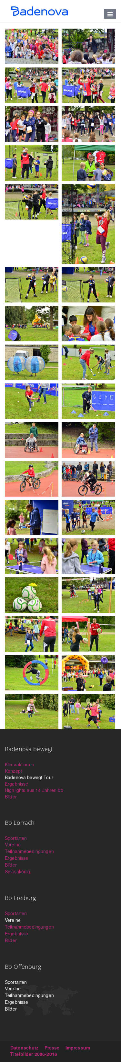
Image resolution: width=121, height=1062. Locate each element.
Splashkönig (17, 871)
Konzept (13, 771)
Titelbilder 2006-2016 (33, 1054)
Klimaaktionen (19, 764)
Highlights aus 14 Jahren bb (34, 790)
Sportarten (16, 838)
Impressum (78, 1047)
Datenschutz (24, 1047)
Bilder (11, 796)
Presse (52, 1047)
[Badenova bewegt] (39, 11)
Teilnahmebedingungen (29, 851)
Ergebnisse (16, 783)
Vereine (13, 844)
